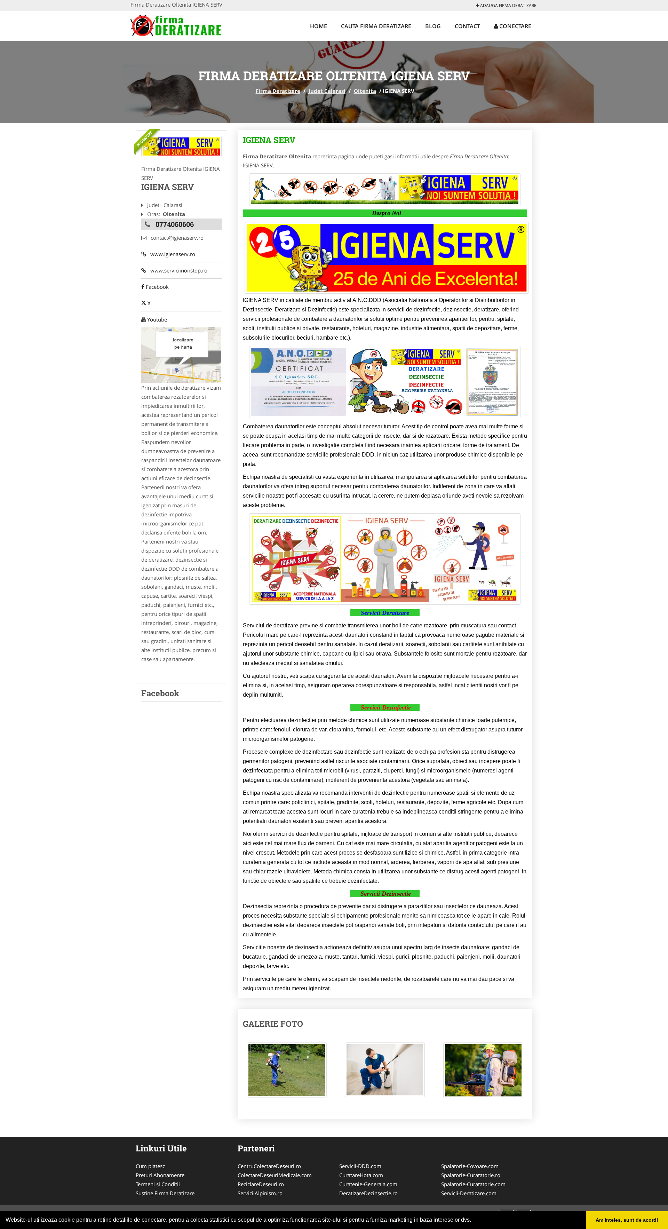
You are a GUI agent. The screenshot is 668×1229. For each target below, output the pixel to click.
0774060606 (175, 224)
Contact (467, 26)
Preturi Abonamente (160, 1175)
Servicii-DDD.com (360, 1166)
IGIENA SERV (269, 139)
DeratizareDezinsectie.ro (368, 1193)
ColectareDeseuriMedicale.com (275, 1175)
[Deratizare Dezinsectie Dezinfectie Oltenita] (181, 146)
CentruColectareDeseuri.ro (269, 1166)
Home (318, 26)
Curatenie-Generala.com (368, 1184)
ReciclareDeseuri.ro (261, 1184)
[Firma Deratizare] (176, 25)
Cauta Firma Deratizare (376, 26)
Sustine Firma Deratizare (165, 1193)
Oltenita (365, 90)
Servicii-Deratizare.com (468, 1193)
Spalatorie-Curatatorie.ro (470, 1175)
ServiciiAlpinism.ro (260, 1193)
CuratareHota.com (361, 1175)
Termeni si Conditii (158, 1184)
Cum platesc (150, 1166)
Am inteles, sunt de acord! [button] (627, 1220)
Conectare (514, 26)
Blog (433, 26)
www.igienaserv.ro (170, 254)
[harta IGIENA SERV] (181, 354)
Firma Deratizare (278, 90)
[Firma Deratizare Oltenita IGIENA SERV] (287, 1073)
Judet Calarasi (327, 90)
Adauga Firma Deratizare (507, 5)
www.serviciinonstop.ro (176, 270)
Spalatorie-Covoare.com (470, 1166)
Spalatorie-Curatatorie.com (473, 1184)
